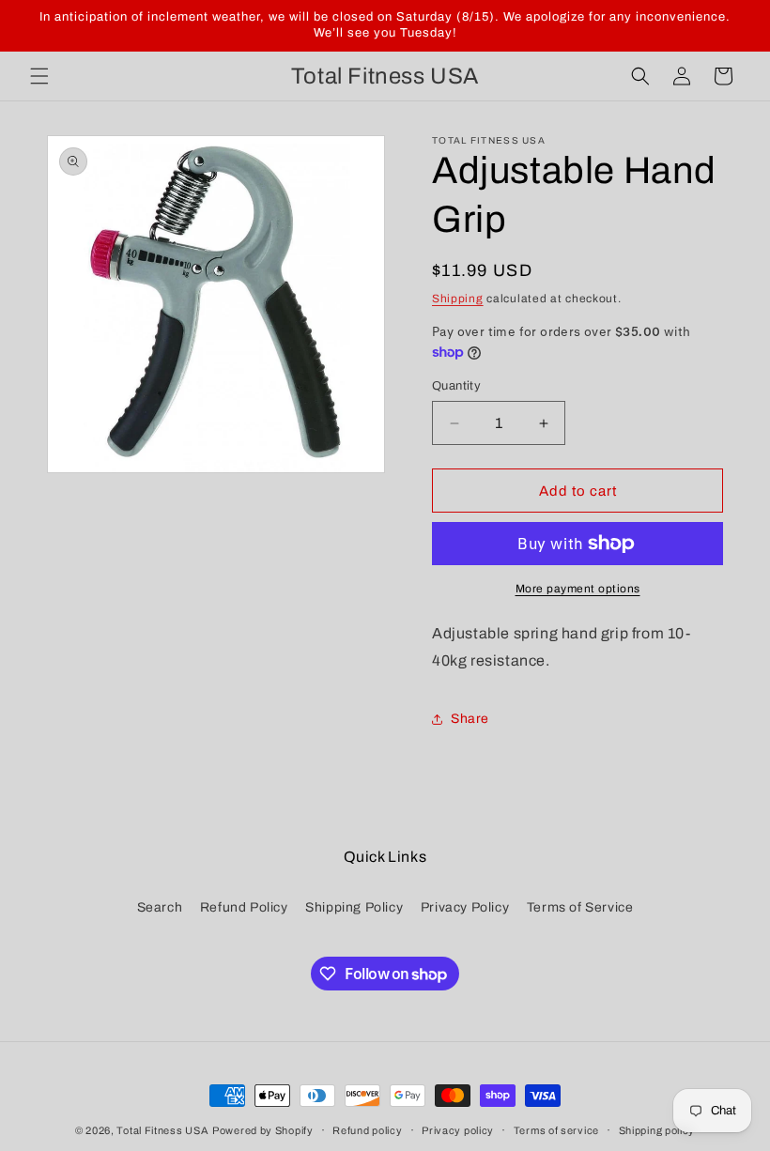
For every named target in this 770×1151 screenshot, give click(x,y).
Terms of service (556, 1130)
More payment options (578, 588)
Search (160, 907)
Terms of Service (580, 907)
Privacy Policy (465, 907)
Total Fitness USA (162, 1130)
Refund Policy (244, 907)
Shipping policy (657, 1130)
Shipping (458, 298)
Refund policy (367, 1130)
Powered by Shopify (263, 1130)
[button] (39, 76)
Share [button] (470, 719)
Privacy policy (458, 1130)
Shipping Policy (354, 907)
